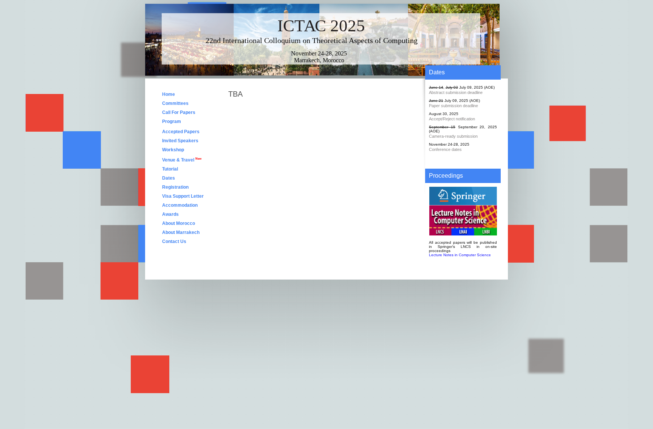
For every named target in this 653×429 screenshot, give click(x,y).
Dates (168, 178)
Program (171, 121)
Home (168, 94)
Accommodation (180, 205)
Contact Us (174, 241)
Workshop (173, 149)
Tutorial (170, 169)
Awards (170, 214)
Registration (176, 187)
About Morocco (178, 223)
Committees (175, 103)
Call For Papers (178, 112)
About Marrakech (181, 232)
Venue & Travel (181, 160)
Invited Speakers (180, 140)
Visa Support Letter (183, 196)
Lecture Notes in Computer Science (460, 255)
